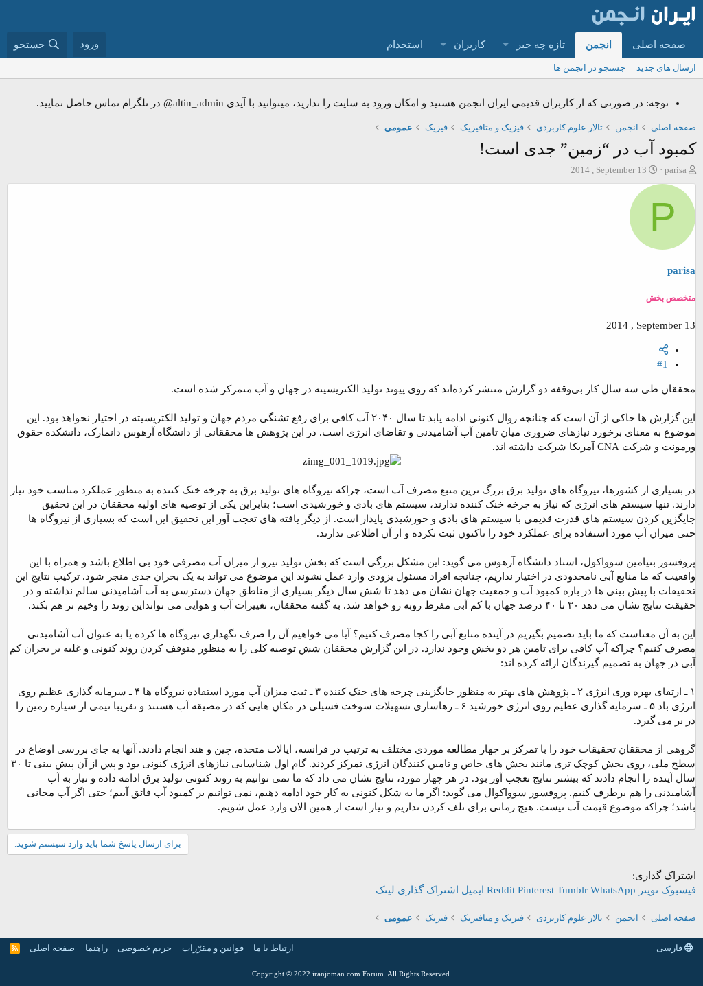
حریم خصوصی (144, 948)
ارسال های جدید (666, 67)
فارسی (670, 948)
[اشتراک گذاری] (663, 349)
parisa (676, 170)
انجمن (599, 44)
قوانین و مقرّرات (213, 948)
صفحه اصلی (659, 44)
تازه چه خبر (540, 44)
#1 (662, 364)
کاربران (469, 44)
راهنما (96, 948)
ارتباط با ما (273, 948)
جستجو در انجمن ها (589, 67)
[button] (505, 45)
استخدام (405, 44)
